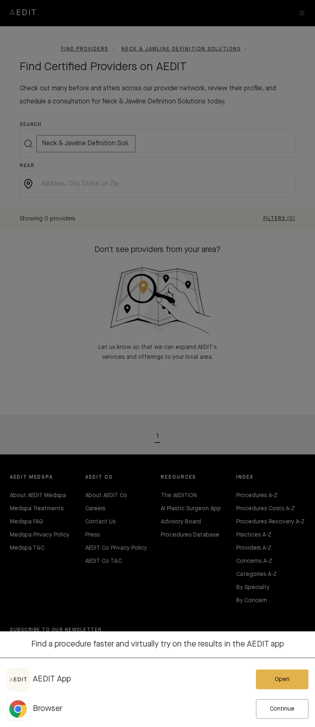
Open (282, 679)
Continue (282, 709)
